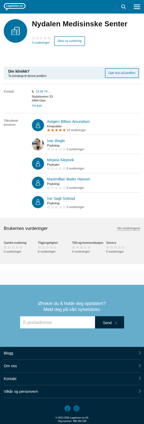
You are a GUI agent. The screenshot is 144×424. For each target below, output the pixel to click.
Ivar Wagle (56, 141)
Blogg (8, 353)
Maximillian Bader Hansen (68, 179)
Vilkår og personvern (21, 391)
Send (107, 323)
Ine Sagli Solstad (61, 198)
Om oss (10, 366)
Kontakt (10, 379)
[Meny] (137, 7)
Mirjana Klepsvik (60, 160)
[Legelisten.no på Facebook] (67, 408)
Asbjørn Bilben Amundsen (68, 121)
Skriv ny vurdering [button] (70, 41)
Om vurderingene (128, 228)
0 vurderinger (41, 42)
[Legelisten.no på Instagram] (76, 408)
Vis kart (37, 105)
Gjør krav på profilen (121, 72)
